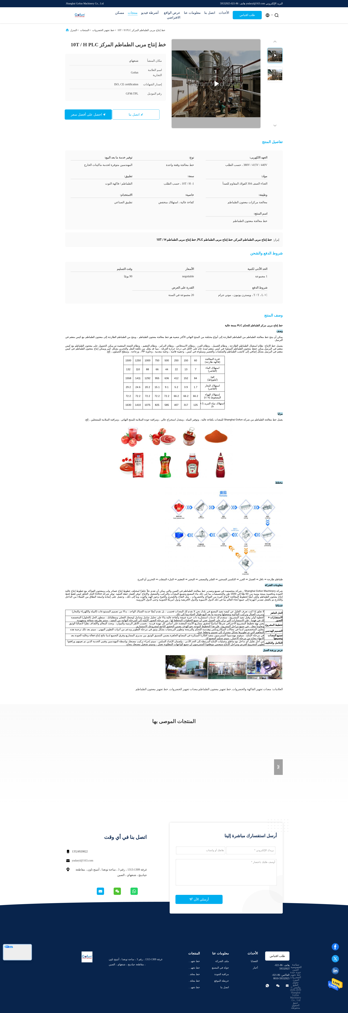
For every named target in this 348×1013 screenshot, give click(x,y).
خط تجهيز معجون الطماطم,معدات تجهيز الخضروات (200, 689)
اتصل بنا (209, 13)
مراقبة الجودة (221, 974)
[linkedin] (335, 971)
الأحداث (224, 13)
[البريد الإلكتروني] (105, 893)
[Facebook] (335, 947)
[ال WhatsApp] (138, 893)
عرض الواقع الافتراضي (172, 15)
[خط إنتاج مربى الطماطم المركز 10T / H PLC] (216, 83)
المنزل (73, 30)
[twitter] (335, 959)
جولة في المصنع (220, 967)
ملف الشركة (222, 961)
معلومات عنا (192, 13)
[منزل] (79, 15)
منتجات (133, 13)
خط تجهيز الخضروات (103, 30)
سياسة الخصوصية (296, 966)
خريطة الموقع (221, 980)
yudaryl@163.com (82, 860)
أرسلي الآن (201, 899)
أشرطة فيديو (150, 13)
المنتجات (84, 30)
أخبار (255, 967)
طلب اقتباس (247, 15)
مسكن (119, 13)
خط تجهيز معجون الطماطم (152, 689)
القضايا (254, 961)
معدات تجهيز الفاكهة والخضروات (251, 689)
